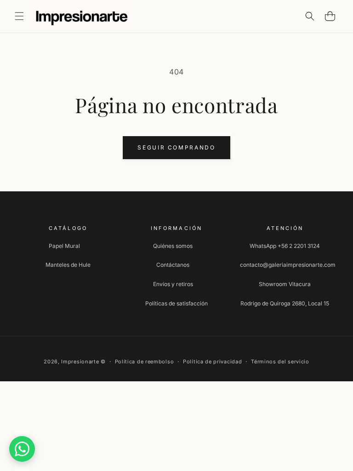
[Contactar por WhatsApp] (22, 449)
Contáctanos (172, 264)
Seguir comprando (176, 147)
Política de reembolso (144, 361)
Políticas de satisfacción (176, 303)
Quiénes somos (173, 245)
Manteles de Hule (68, 264)
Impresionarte (80, 361)
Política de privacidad (212, 361)
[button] (19, 16)
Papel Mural (64, 245)
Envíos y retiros (173, 284)
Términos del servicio (280, 361)
